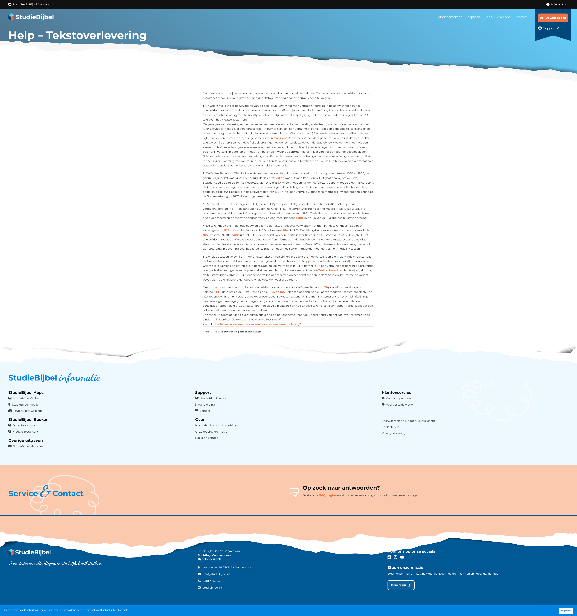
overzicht (280, 138)
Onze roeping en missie (211, 431)
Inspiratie (474, 17)
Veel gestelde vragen (400, 404)
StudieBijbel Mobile (25, 404)
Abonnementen (450, 17)
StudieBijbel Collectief (28, 410)
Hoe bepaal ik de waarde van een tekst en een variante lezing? (257, 324)
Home (206, 332)
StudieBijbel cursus (213, 398)
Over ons (503, 17)
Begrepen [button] (566, 610)
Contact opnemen (398, 398)
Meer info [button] (123, 610)
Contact (521, 17)
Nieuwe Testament (25, 431)
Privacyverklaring (393, 433)
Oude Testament (23, 425)
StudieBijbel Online (26, 398)
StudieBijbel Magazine (28, 446)
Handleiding (206, 404)
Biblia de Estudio (206, 437)
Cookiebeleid (391, 427)
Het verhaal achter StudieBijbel (216, 425)
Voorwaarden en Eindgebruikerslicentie (409, 421)
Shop (489, 17)
